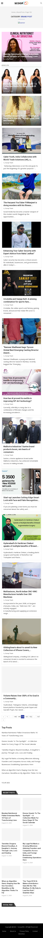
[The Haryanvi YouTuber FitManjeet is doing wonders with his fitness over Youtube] (21, 186)
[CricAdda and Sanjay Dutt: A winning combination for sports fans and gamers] (21, 283)
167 (38, 717)
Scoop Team (9, 59)
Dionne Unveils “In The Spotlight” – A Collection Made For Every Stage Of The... (20, 86)
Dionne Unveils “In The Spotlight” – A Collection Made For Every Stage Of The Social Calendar (31, 818)
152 (30, 717)
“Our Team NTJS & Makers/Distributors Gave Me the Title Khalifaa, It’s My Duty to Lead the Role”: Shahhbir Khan (32, 887)
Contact (35, 931)
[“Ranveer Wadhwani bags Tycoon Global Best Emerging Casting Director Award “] (21, 331)
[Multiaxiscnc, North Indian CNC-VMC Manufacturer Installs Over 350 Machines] (21, 575)
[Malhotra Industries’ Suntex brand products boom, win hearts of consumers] (21, 430)
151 (26, 717)
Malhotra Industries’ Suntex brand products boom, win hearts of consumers (18, 449)
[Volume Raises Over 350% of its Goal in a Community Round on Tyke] (21, 680)
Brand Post (20, 12)
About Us (13, 931)
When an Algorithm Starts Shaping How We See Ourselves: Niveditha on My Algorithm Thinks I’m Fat (11, 887)
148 (15, 717)
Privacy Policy (24, 931)
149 (19, 717)
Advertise (21, 934)
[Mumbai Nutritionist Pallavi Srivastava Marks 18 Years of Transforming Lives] (21, 47)
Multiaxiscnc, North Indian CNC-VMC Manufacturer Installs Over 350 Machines (20, 594)
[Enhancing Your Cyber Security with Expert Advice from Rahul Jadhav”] (21, 235)
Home (13, 12)
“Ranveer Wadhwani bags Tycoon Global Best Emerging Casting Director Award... (21, 350)
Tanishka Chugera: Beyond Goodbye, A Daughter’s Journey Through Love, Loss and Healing (21, 118)
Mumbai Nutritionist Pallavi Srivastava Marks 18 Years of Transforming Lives (20, 55)
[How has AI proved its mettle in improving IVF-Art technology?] (21, 382)
